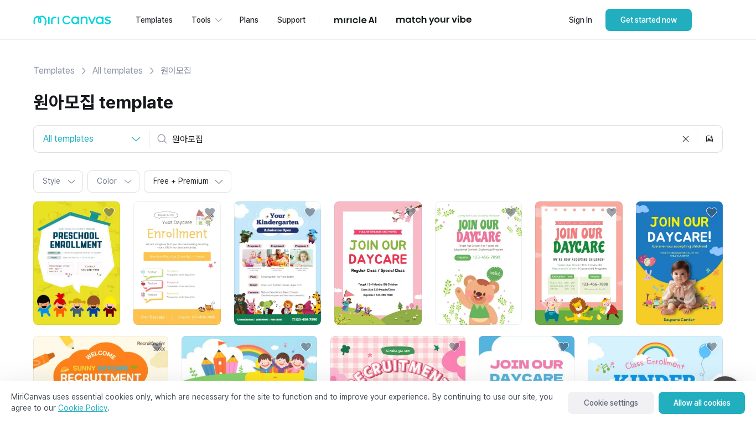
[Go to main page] (72, 23)
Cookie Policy (82, 407)
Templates (54, 70)
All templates (117, 70)
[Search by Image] (709, 139)
